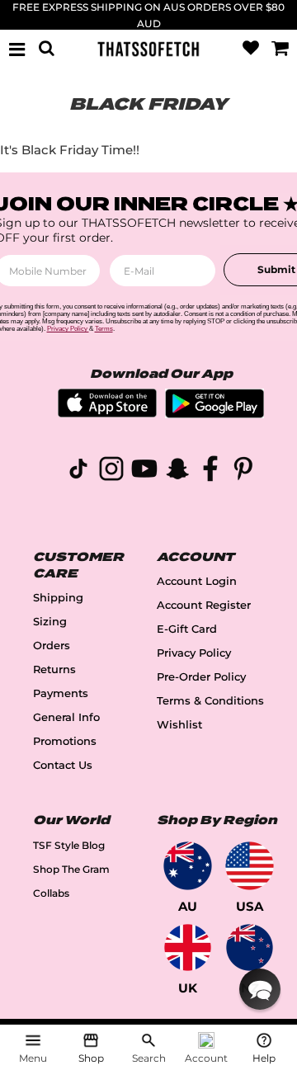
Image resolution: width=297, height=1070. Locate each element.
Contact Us (62, 765)
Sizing (50, 621)
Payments (60, 693)
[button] (259, 989)
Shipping (58, 598)
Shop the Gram (71, 869)
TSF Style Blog (69, 845)
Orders (51, 645)
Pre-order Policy (201, 677)
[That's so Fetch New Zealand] (249, 947)
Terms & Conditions (210, 701)
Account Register (204, 605)
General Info (66, 717)
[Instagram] (111, 471)
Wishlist (179, 725)
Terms (104, 328)
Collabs (51, 893)
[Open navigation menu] (17, 48)
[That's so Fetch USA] (249, 866)
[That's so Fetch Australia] (188, 866)
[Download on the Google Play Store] (214, 414)
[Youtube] (144, 471)
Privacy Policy (194, 653)
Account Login (197, 581)
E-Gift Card (187, 629)
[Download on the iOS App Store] (107, 413)
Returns (54, 669)
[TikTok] (78, 471)
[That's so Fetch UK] (188, 947)
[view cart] (279, 48)
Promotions (65, 741)
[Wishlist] (250, 48)
